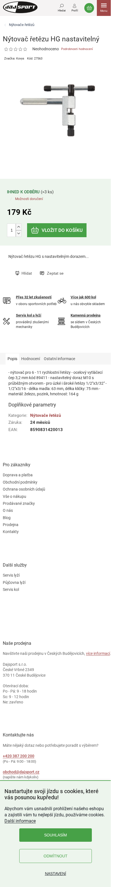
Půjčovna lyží (14, 582)
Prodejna (10, 524)
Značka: (14, 58)
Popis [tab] (12, 358)
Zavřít (43, 267)
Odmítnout (56, 856)
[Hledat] (61, 7)
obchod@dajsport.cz (21, 772)
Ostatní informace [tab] (59, 358)
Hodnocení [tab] (30, 358)
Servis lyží (11, 575)
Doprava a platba (18, 475)
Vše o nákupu (14, 496)
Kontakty (11, 531)
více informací (98, 653)
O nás (8, 510)
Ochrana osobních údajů (24, 489)
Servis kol (11, 589)
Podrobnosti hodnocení (77, 49)
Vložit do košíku (62, 230)
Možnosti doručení (29, 199)
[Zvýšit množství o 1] (18, 227)
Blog (7, 517)
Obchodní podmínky (20, 482)
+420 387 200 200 (18, 756)
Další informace (20, 821)
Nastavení (55, 873)
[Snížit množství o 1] (18, 233)
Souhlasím (55, 835)
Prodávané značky (19, 503)
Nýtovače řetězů (45, 415)
